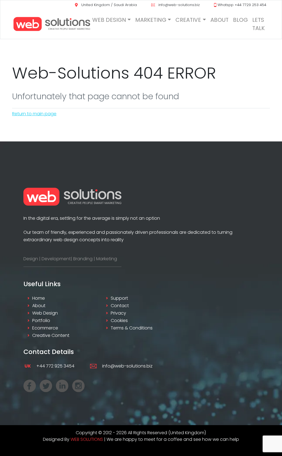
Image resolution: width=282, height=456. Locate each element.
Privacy (118, 313)
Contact (120, 305)
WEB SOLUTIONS (86, 439)
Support (119, 298)
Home (38, 298)
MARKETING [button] (150, 20)
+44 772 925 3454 (49, 366)
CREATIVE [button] (188, 20)
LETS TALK (258, 24)
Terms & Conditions (132, 328)
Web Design (45, 313)
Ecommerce (45, 328)
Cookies (119, 320)
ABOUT (219, 20)
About (38, 305)
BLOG (240, 20)
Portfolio (41, 320)
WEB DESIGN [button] (109, 20)
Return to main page (34, 114)
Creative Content (50, 335)
